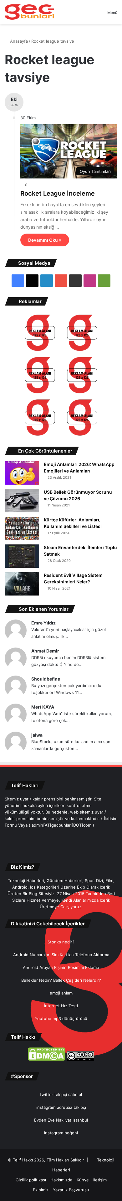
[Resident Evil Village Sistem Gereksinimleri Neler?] (22, 584)
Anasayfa (18, 41)
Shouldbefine (45, 678)
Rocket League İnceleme (57, 193)
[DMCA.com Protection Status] (46, 1059)
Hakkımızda (61, 1179)
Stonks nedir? (61, 941)
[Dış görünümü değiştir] (92, 15)
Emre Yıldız (43, 622)
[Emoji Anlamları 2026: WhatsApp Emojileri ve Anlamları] (22, 473)
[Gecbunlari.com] (29, 12)
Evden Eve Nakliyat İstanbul (61, 1120)
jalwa (37, 735)
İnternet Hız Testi (61, 1005)
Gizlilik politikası (31, 1179)
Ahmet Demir (45, 650)
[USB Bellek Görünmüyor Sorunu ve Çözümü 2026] (22, 500)
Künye (83, 1179)
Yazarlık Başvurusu (71, 1189)
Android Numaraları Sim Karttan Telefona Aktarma (61, 954)
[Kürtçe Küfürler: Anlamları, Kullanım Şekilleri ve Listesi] (22, 528)
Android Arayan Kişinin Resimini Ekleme (61, 967)
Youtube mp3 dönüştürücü (61, 1018)
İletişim (100, 1179)
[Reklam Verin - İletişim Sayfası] (39, 333)
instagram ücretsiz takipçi (61, 1107)
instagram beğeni (61, 1132)
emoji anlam (61, 992)
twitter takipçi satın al (61, 1094)
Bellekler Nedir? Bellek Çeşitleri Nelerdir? (61, 980)
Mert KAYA (42, 707)
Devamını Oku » (44, 240)
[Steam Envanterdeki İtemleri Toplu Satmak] (22, 556)
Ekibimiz (40, 1189)
